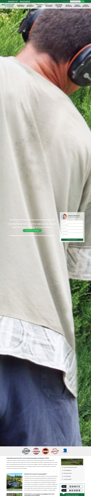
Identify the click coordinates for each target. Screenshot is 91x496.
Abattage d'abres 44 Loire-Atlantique (21, 6)
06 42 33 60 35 (25, 1)
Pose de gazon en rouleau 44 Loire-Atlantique (58, 5)
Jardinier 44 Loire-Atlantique (77, 6)
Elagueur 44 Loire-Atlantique (85, 6)
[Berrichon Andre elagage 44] (7, 6)
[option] (45, 248)
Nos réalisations (32, 230)
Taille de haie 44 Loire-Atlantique (30, 6)
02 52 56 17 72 (13, 1)
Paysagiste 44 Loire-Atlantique (68, 6)
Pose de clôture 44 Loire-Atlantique (49, 6)
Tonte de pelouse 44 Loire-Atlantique (39, 5)
